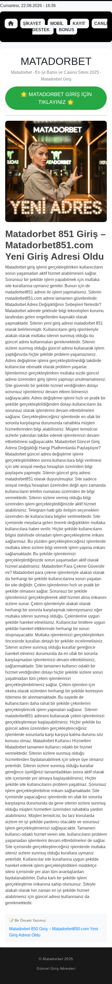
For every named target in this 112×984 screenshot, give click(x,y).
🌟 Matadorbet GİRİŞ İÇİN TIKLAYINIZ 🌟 (56, 98)
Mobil (57, 23)
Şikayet (32, 23)
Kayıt (79, 23)
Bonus (66, 30)
